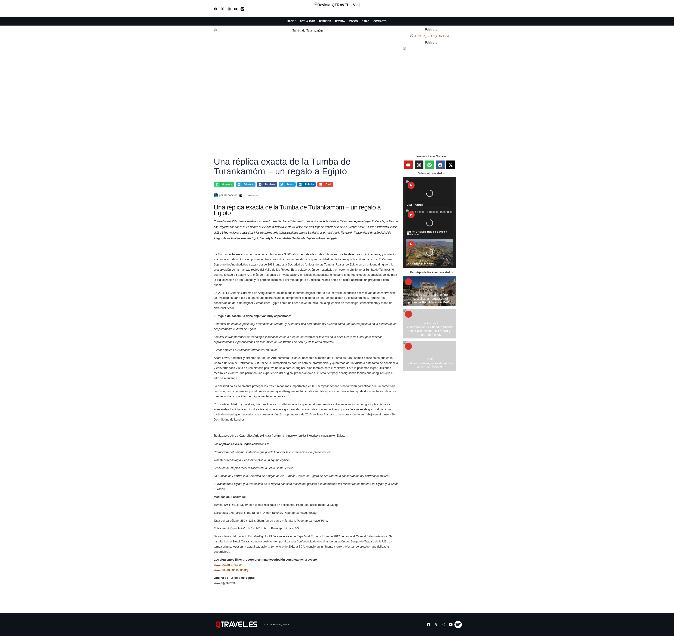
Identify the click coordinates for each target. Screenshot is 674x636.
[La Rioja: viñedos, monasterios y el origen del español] (429, 356)
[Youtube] (408, 164)
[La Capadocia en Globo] (429, 252)
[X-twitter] (450, 164)
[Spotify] (429, 164)
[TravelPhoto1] (429, 99)
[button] (457, 9)
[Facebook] (440, 164)
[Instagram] (419, 164)
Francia (426, 323)
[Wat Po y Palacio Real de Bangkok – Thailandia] (429, 222)
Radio (430, 291)
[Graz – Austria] (429, 193)
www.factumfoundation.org (231, 570)
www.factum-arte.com (228, 564)
